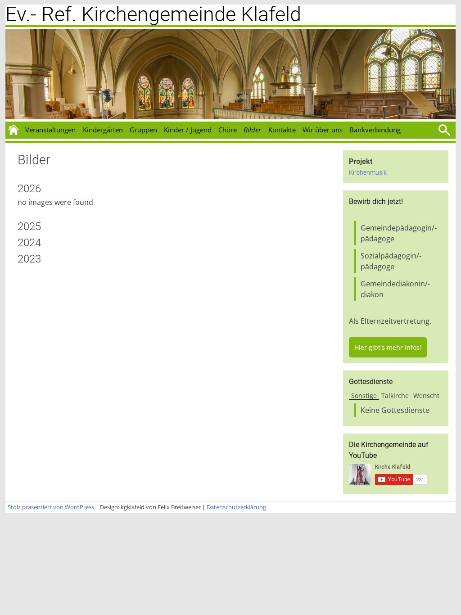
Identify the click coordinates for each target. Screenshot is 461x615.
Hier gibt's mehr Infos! (387, 347)
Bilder (252, 129)
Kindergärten (103, 129)
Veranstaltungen (50, 129)
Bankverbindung (375, 129)
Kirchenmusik (368, 172)
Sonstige (364, 395)
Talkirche (395, 395)
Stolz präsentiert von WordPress (51, 507)
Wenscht (426, 395)
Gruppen (143, 129)
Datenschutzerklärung (236, 507)
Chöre (227, 129)
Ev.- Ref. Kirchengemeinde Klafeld (153, 14)
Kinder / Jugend (188, 129)
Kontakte (282, 129)
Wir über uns (323, 129)
